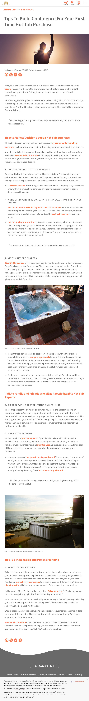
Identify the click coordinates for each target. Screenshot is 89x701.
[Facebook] (6, 74)
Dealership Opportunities (29, 675)
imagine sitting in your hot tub (40, 457)
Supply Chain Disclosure (48, 675)
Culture (77, 675)
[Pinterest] (15, 74)
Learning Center (10, 9)
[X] (11, 74)
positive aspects (29, 438)
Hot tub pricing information (21, 222)
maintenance (43, 444)
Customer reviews (16, 185)
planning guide (12, 585)
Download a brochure (15, 622)
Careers (69, 675)
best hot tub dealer (61, 214)
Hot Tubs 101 (27, 9)
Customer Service (12, 675)
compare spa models (40, 357)
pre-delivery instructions (28, 582)
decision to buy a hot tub (26, 155)
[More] (20, 74)
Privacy (61, 675)
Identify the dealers (14, 263)
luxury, (8, 89)
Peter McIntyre (55, 591)
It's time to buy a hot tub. (51, 470)
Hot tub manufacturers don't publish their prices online (34, 207)
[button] (78, 681)
